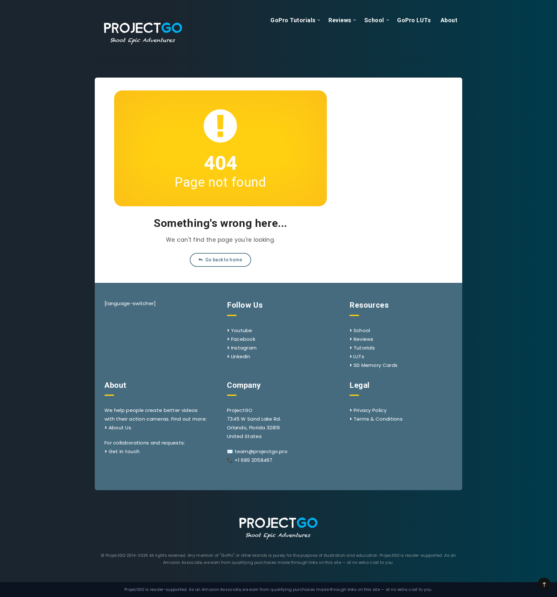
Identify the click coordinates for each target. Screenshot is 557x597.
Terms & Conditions (378, 418)
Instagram (244, 347)
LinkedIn (240, 356)
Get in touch (124, 451)
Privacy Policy (370, 410)
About (449, 20)
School (374, 20)
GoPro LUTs (414, 20)
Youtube (241, 330)
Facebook (243, 339)
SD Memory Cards (376, 365)
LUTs (358, 356)
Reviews (339, 20)
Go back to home (223, 259)
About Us (120, 427)
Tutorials (364, 347)
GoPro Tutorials (293, 20)
